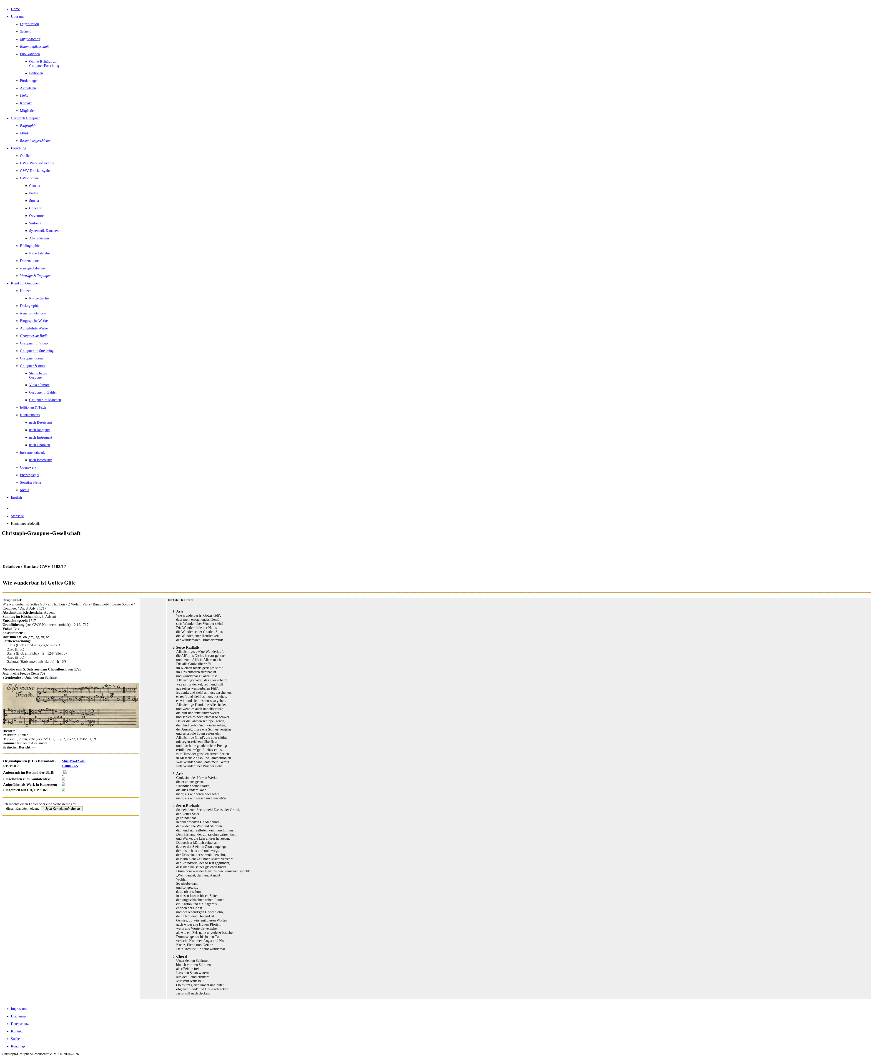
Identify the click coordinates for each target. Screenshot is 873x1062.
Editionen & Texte (33, 407)
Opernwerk (28, 467)
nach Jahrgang (39, 430)
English (16, 497)
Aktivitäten (28, 88)
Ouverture (36, 216)
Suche (15, 1039)
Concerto (35, 208)
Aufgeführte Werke (34, 328)
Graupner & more (32, 366)
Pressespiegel (29, 475)
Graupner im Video (34, 343)
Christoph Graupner (25, 118)
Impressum (19, 1009)
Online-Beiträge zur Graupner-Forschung (44, 64)
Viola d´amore (39, 385)
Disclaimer (18, 1016)
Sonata (34, 201)
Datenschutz (20, 1024)
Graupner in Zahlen (43, 392)
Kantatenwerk (30, 415)
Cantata (34, 186)
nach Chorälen (39, 445)
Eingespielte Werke (34, 321)
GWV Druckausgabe (35, 171)
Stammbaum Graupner (38, 375)
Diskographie (29, 306)
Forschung (18, 148)
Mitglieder (27, 111)
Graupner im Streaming (37, 351)
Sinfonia (35, 223)
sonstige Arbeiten (32, 268)
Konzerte (26, 291)
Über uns (17, 16)
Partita (33, 193)
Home (15, 9)
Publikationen (30, 54)
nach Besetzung (40, 422)
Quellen (25, 156)
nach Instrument (40, 437)
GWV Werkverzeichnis (37, 163)
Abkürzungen (39, 238)
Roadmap (18, 1046)
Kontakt (26, 103)
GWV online (29, 178)
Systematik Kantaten (44, 231)
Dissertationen (30, 261)
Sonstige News (31, 482)
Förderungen (29, 81)
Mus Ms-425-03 (73, 761)
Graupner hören (31, 358)
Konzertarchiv (39, 298)
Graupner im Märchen (45, 400)
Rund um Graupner (25, 283)
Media (24, 490)
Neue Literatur (39, 253)
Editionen (36, 73)
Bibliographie (30, 246)
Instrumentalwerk (32, 452)
